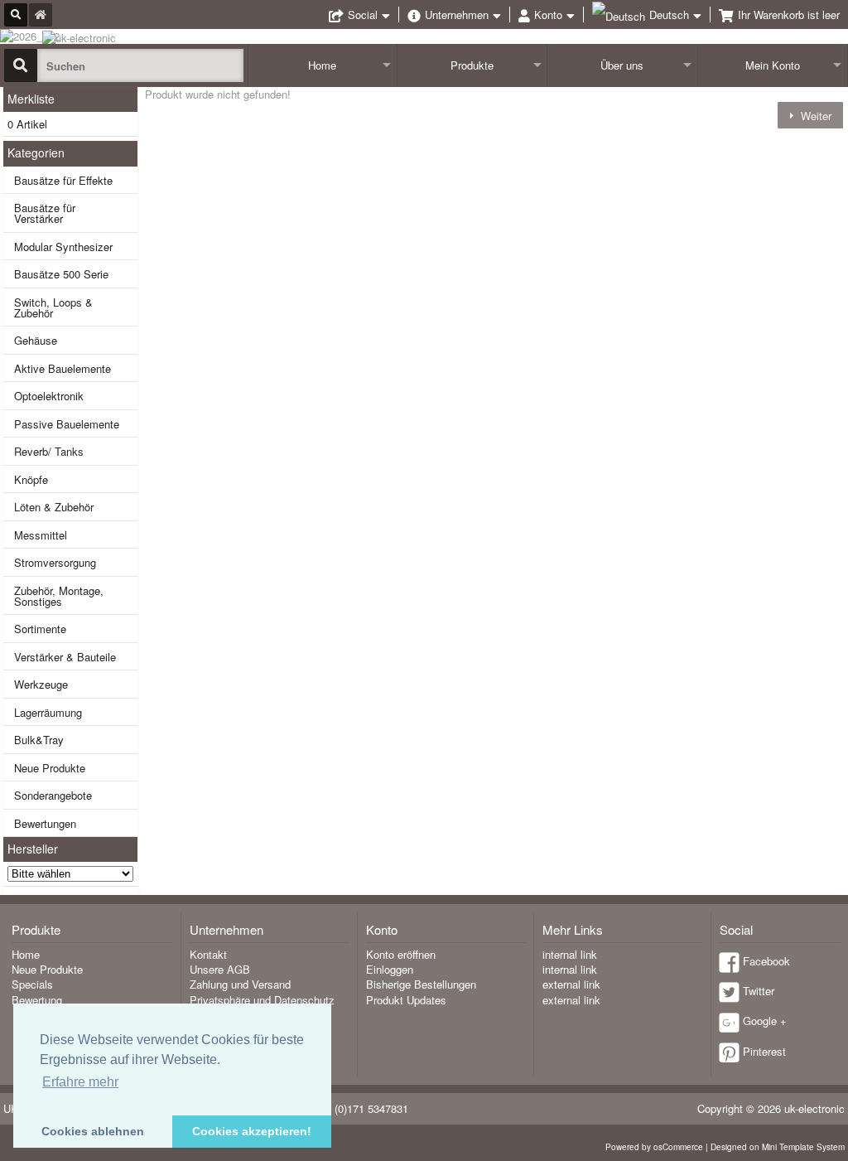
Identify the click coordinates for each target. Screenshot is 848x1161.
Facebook (766, 961)
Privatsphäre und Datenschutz (262, 1000)
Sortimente (40, 628)
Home (322, 65)
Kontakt (208, 954)
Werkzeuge (41, 684)
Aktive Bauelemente (62, 368)
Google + (765, 1020)
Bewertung (37, 1000)
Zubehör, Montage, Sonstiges (59, 596)
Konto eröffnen (401, 954)
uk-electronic (814, 1108)
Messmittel (40, 535)
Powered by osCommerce (654, 1147)
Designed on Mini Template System (778, 1147)
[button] (810, 115)
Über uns (621, 65)
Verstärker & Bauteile (65, 657)
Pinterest (764, 1051)
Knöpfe (31, 479)
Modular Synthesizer (63, 246)
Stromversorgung (55, 562)
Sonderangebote (53, 795)
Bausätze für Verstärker (44, 213)
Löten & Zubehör (54, 507)
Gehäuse (35, 340)
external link (571, 984)
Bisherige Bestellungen (421, 984)
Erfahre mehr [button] (80, 1082)
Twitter (758, 991)
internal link (569, 954)
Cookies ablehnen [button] (92, 1131)
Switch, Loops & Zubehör (53, 307)
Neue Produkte (49, 768)
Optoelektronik (49, 396)
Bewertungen (45, 823)
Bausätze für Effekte (63, 180)
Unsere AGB (220, 969)
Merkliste (31, 98)
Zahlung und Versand (240, 984)
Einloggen (389, 969)
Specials (32, 984)
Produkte (472, 65)
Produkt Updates (406, 1000)
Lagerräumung (48, 712)
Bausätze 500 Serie (61, 274)
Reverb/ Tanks (49, 451)
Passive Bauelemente (66, 424)
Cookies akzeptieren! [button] (251, 1131)
